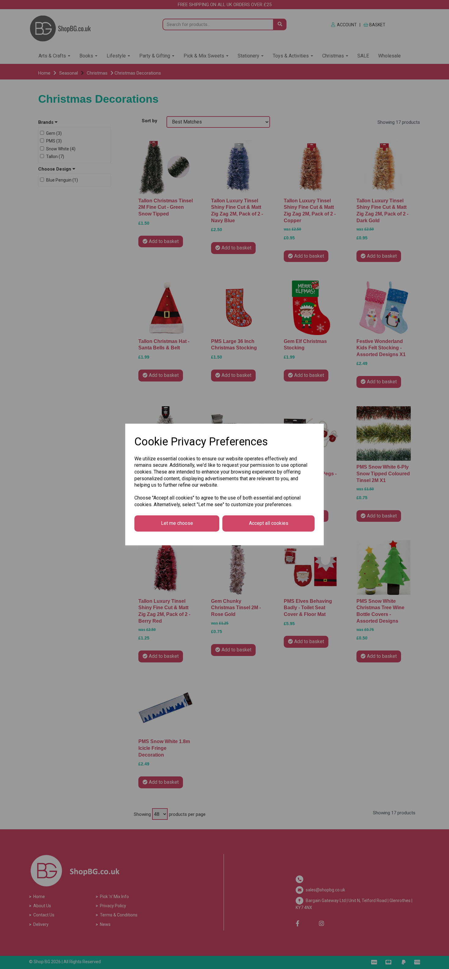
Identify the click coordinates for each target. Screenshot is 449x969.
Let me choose (177, 523)
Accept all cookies (268, 523)
